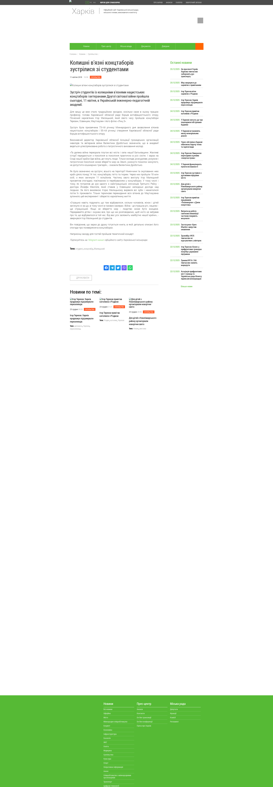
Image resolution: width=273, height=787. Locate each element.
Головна (73, 54)
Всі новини (108, 709)
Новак (136, 328)
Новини (86, 46)
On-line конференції (144, 721)
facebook (200, 20)
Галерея (179, 2)
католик (113, 320)
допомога (78, 326)
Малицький (99, 248)
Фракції (173, 713)
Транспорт (108, 781)
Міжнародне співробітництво (115, 721)
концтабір (88, 248)
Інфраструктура (110, 734)
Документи (145, 46)
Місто (106, 717)
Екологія (107, 738)
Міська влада (126, 46)
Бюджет (107, 725)
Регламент (174, 721)
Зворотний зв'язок (194, 2)
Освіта (106, 746)
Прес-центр (106, 46)
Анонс (106, 771)
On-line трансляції (144, 717)
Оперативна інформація (113, 767)
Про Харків (158, 2)
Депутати (174, 709)
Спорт (106, 763)
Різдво (106, 320)
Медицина (108, 750)
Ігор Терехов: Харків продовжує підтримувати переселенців (81, 318)
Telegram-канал (96, 239)
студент (79, 248)
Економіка (108, 729)
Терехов (86, 326)
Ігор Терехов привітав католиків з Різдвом (110, 314)
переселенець (75, 329)
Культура (107, 758)
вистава (142, 328)
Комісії (173, 717)
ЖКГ (105, 742)
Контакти (141, 713)
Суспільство (93, 54)
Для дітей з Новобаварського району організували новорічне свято (142, 321)
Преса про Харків (144, 725)
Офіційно (107, 713)
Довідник (165, 46)
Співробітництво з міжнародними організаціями (117, 776)
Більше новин (186, 286)
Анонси (169, 2)
